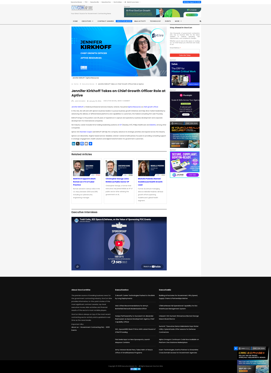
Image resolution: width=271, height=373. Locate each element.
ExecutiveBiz (165, 289)
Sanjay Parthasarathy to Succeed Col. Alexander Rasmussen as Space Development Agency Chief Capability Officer (134, 319)
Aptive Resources (134, 107)
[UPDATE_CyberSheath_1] (185, 134)
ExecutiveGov (122, 289)
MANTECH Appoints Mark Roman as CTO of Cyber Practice (84, 182)
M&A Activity (140, 21)
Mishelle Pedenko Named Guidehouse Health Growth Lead (150, 182)
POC (86, 2)
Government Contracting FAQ (92, 327)
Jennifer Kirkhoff (77, 107)
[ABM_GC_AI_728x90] (162, 13)
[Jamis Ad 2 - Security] (185, 164)
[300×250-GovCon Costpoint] (185, 74)
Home (75, 21)
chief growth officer (150, 107)
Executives (86, 21)
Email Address (175, 48)
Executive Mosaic (76, 2)
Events (168, 21)
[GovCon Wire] (82, 8)
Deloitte (153, 125)
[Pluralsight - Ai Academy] (185, 105)
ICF (121, 125)
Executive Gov (106, 2)
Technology (155, 21)
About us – (75, 327)
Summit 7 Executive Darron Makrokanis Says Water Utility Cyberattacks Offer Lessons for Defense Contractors (178, 329)
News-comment (124, 101)
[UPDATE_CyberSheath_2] (252, 360)
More (177, 21)
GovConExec (118, 2)
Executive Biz (94, 2)
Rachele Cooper (86, 132)
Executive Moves (124, 21)
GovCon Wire (158, 366)
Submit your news (133, 2)
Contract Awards (105, 21)
